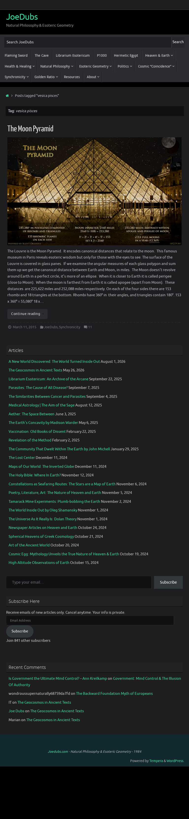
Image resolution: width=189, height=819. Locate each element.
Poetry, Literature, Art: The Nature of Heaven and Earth (55, 492)
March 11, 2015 (24, 327)
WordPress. (175, 761)
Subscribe (168, 582)
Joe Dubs (16, 711)
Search (178, 42)
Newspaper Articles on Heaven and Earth (43, 527)
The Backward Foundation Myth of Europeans (114, 693)
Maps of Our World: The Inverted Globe (41, 466)
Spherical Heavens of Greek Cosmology (41, 536)
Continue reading (25, 314)
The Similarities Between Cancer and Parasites (47, 396)
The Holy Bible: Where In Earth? (35, 475)
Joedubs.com (58, 751)
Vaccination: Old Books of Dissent (37, 431)
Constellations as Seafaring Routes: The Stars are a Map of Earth (62, 484)
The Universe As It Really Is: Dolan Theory (43, 519)
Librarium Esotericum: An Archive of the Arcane (48, 379)
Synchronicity (69, 327)
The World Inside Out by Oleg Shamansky (43, 510)
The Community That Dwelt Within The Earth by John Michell (59, 449)
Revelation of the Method (30, 440)
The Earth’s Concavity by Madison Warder (43, 422)
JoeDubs (22, 17)
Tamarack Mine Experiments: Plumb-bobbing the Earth (54, 501)
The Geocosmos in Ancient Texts (35, 370)
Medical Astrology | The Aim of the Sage (42, 405)
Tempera (156, 761)
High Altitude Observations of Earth (39, 562)
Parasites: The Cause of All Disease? (38, 387)
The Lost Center (22, 457)
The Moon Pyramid (30, 128)
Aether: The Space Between (31, 414)
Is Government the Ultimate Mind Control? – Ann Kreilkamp (58, 678)
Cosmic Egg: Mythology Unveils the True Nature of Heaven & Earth (64, 554)
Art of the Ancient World (29, 545)
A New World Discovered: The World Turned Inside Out (54, 361)
